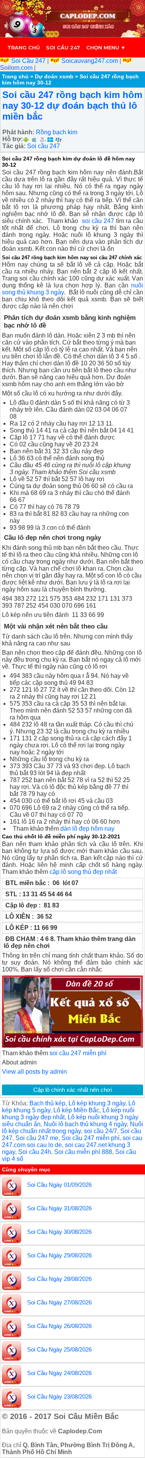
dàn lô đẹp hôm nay (87, 828)
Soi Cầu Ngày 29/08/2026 (59, 1255)
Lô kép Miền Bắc (76, 1110)
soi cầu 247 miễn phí (77, 1053)
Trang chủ (23, 47)
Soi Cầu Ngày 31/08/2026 (59, 1208)
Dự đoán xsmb (54, 76)
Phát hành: (18, 132)
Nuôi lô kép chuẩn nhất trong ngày (72, 1127)
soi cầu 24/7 (100, 1131)
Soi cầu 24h (34, 1152)
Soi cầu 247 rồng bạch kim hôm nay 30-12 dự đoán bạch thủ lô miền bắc (72, 106)
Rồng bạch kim (56, 132)
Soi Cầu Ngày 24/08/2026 (59, 1373)
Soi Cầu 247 (28, 60)
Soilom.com (17, 67)
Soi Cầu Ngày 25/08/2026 (59, 1349)
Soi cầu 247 (63, 47)
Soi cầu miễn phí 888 (83, 1152)
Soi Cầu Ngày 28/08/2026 (59, 1279)
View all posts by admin (34, 1071)
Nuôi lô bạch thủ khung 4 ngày (85, 1124)
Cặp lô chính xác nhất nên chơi (72, 1089)
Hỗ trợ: (12, 139)
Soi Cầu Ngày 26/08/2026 (59, 1326)
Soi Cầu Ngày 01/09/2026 (59, 1184)
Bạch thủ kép (47, 1103)
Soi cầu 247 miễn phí (90, 1138)
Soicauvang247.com (89, 60)
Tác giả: (14, 146)
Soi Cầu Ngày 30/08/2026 (59, 1231)
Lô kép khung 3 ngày (96, 1103)
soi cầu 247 (98, 221)
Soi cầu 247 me (36, 1138)
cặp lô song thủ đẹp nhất (83, 871)
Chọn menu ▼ (106, 47)
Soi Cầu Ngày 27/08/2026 (59, 1302)
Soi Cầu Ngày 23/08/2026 (59, 1396)
